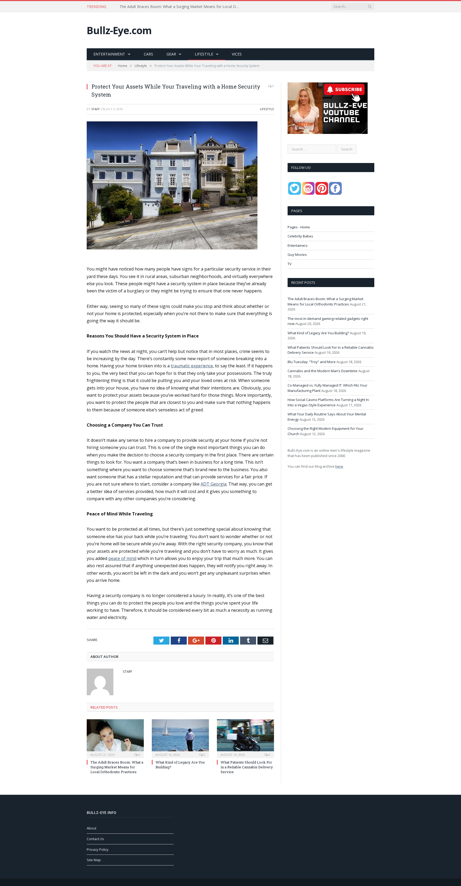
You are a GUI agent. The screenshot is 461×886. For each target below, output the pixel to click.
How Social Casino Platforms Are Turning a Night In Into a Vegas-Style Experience (328, 402)
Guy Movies (297, 254)
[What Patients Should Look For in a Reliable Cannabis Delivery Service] (245, 738)
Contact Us (95, 838)
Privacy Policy (98, 849)
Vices (237, 54)
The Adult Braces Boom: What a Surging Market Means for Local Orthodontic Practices (116, 767)
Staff (95, 109)
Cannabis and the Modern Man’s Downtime (322, 370)
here (339, 466)
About (91, 828)
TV (290, 263)
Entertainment (109, 54)
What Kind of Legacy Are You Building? (318, 333)
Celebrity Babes (300, 236)
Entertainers (298, 245)
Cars (148, 54)
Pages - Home (299, 227)
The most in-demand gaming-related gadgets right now (167, 6)
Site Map (94, 859)
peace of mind (122, 558)
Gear (171, 54)
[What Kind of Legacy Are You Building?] (180, 738)
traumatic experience (192, 366)
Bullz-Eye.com (119, 30)
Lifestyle (204, 54)
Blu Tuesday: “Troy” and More (312, 361)
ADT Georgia (213, 484)
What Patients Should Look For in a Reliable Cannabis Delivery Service (247, 767)
